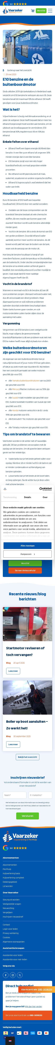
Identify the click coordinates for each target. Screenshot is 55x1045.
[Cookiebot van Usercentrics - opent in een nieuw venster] (39, 489)
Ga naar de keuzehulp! (25, 570)
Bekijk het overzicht (27, 757)
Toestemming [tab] (10, 497)
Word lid (41, 10)
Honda (15, 410)
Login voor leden (10, 929)
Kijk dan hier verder (33, 1006)
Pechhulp (7, 869)
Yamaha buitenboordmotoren (26, 380)
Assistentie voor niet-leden (15, 959)
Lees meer (13, 671)
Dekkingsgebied (10, 882)
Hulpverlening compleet (13, 877)
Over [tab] (45, 497)
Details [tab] (27, 497)
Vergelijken (8, 912)
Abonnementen (10, 865)
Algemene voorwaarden (14, 941)
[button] (27, 4)
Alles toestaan (28, 545)
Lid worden (8, 886)
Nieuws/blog (8, 908)
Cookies (6, 937)
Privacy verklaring (10, 933)
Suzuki (15, 397)
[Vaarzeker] (13, 10)
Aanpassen (25, 554)
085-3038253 (36, 1015)
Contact (6, 924)
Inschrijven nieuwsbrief (13, 916)
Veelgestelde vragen (12, 904)
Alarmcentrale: (36, 989)
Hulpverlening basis (11, 873)
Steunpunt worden (11, 899)
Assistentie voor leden (13, 955)
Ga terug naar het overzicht (19, 70)
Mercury (15, 389)
